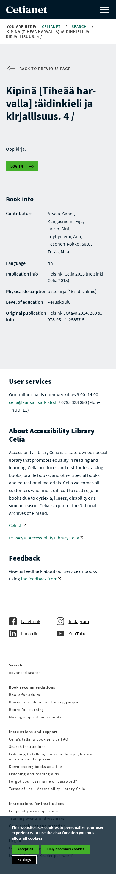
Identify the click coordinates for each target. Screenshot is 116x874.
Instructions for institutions (37, 803)
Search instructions (27, 746)
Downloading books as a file (35, 766)
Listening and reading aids (34, 773)
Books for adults (24, 694)
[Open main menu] (104, 9)
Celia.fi (16, 525)
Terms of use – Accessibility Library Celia (47, 788)
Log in (16, 166)
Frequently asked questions (34, 810)
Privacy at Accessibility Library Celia (44, 538)
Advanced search (25, 672)
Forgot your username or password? (43, 781)
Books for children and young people (44, 702)
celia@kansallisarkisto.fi (33, 402)
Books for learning (26, 709)
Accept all (25, 849)
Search (80, 26)
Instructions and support (33, 731)
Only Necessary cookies (65, 849)
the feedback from (39, 579)
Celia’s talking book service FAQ (38, 739)
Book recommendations (32, 687)
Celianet (52, 26)
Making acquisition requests (35, 716)
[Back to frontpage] (26, 11)
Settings (24, 859)
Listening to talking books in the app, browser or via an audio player (52, 757)
